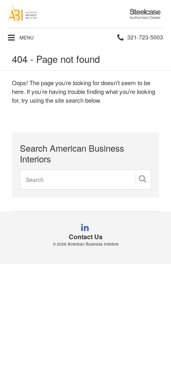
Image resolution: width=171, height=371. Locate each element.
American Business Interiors (93, 244)
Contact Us (86, 236)
